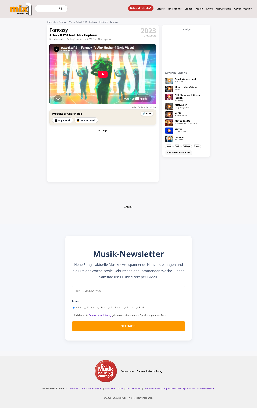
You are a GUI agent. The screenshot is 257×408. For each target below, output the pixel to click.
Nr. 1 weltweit (72, 388)
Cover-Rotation (243, 8)
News (209, 8)
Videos (188, 8)
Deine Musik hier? (140, 8)
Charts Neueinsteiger (92, 388)
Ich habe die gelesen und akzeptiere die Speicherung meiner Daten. (121, 315)
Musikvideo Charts (114, 388)
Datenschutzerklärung (100, 315)
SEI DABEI (128, 326)
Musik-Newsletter (206, 388)
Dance (196, 146)
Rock (177, 146)
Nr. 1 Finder (174, 8)
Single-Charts (169, 388)
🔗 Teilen (147, 113)
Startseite (51, 22)
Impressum (127, 371)
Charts (161, 8)
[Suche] (61, 9)
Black (168, 146)
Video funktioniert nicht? (144, 107)
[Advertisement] (102, 150)
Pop (103, 307)
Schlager (186, 146)
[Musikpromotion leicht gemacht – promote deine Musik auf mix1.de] (106, 371)
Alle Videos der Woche (178, 152)
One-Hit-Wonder (152, 388)
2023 (148, 30)
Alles (78, 307)
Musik (199, 8)
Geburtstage (223, 8)
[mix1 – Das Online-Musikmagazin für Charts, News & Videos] (20, 7)
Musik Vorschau (134, 388)
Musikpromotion (186, 388)
